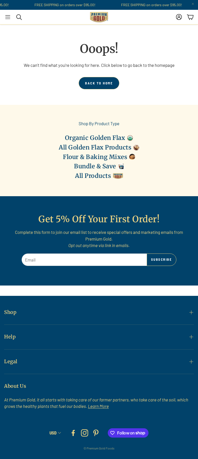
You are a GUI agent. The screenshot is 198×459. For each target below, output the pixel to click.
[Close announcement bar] (193, 4)
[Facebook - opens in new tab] (73, 433)
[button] (7, 17)
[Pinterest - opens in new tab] (96, 433)
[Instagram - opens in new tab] (84, 433)
